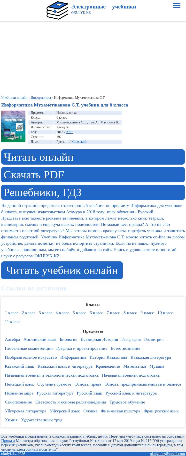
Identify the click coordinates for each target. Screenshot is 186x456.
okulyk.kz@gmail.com (167, 454)
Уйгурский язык (65, 411)
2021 (69, 132)
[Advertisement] (93, 57)
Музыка (156, 366)
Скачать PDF (34, 174)
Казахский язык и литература (65, 366)
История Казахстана (108, 357)
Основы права (88, 384)
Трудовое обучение (127, 402)
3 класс (45, 312)
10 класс (165, 312)
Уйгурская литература (25, 411)
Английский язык (39, 339)
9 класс (147, 312)
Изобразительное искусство (31, 357)
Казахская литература (151, 357)
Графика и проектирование (81, 348)
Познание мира (19, 393)
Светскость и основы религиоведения (70, 402)
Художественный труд (41, 420)
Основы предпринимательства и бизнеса (143, 384)
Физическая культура (120, 411)
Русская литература (55, 393)
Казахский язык (19, 366)
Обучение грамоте (54, 384)
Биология (68, 339)
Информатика (73, 357)
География (131, 339)
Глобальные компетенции (29, 348)
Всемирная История (99, 339)
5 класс (79, 312)
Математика (134, 366)
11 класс (12, 321)
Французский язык (161, 411)
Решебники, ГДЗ (43, 192)
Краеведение (108, 366)
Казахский (79, 142)
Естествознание (125, 348)
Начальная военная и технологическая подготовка (52, 375)
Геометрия (153, 339)
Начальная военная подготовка (131, 375)
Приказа (8, 441)
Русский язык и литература (131, 393)
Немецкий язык (19, 384)
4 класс (62, 312)
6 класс (96, 312)
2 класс (28, 312)
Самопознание (18, 402)
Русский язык (89, 393)
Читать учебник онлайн (62, 270)
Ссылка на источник (34, 288)
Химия (11, 420)
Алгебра (12, 339)
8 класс (130, 312)
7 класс (113, 312)
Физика (90, 411)
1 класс (11, 312)
